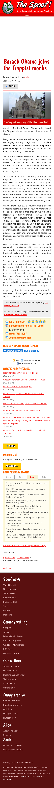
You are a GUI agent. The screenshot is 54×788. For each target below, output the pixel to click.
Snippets (7, 628)
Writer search (9, 679)
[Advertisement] (27, 37)
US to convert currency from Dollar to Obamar (25, 403)
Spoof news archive (12, 705)
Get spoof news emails (13, 645)
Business (7, 610)
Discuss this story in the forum (26, 325)
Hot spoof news (10, 713)
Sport (5, 606)
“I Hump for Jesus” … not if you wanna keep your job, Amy (27, 484)
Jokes (6, 632)
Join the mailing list (20, 337)
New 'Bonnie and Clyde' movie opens (20, 373)
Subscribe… (12, 466)
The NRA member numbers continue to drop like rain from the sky (25, 490)
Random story (9, 718)
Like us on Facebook (27, 363)
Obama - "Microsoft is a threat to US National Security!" (24, 432)
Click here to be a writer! (15, 314)
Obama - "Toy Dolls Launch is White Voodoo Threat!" (23, 395)
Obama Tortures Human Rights (17, 387)
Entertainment (9, 598)
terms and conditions (31, 776)
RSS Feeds (8, 649)
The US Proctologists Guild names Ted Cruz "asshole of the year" (25, 496)
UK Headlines (9, 589)
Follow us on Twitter (31, 360)
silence (35, 350)
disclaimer (7, 779)
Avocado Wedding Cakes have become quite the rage (25, 530)
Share (12, 86)
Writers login (9, 688)
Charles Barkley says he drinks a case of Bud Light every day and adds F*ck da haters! (25, 536)
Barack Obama (14, 350)
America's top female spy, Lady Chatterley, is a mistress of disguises (26, 501)
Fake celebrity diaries (13, 636)
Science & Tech (10, 602)
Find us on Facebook (12, 749)
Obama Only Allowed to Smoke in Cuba (21, 410)
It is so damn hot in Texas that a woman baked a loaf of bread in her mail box (27, 513)
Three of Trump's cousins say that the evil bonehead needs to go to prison (24, 507)
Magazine (7, 615)
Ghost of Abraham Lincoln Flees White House (24, 380)
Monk (27, 350)
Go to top (7, 568)
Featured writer (10, 670)
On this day (8, 709)
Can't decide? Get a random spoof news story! (24, 545)
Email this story (18, 333)
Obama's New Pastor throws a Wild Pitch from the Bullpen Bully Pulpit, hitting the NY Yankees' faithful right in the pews (26, 420)
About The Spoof (11, 731)
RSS (17, 360)
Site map (7, 735)
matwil (27, 77)
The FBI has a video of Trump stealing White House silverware (25, 518)
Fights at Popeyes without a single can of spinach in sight (24, 524)
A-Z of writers (9, 683)
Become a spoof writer (13, 675)
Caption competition (12, 640)
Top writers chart (11, 666)
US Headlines (9, 585)
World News (9, 593)
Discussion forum (11, 653)
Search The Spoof (11, 701)
